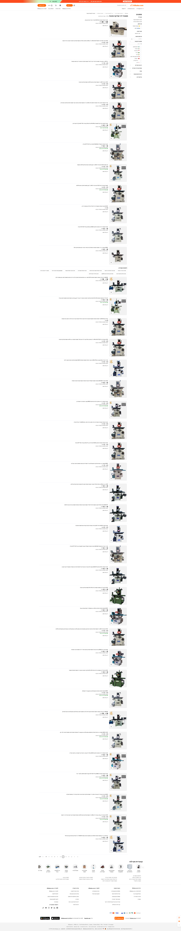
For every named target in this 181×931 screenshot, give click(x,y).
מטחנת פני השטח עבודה (111, 877)
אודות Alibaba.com (136, 888)
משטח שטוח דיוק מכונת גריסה (110, 881)
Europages (111, 924)
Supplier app (87, 918)
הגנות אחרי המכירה (116, 899)
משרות (139, 899)
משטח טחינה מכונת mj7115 (62, 879)
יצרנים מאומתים (95, 891)
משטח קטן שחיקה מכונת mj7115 (107, 273)
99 (46, 856)
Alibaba (126, 13)
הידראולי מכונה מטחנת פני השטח (109, 879)
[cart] (56, 5)
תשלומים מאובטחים (115, 891)
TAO (101, 924)
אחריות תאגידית (137, 896)
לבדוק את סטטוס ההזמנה (53, 896)
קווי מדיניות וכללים (116, 904)
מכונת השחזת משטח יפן (82, 270)
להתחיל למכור (55, 893)
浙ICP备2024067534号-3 (126, 928)
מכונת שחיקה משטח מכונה (121, 273)
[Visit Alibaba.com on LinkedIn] (54, 908)
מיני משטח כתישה (136, 877)
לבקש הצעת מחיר (95, 893)
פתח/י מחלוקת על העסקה (73, 896)
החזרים (77, 899)
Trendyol (105, 924)
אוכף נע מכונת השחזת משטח (86, 879)
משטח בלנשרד (137, 881)
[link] (179, 917)
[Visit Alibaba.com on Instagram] (49, 908)
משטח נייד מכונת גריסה (44, 270)
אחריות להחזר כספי (116, 893)
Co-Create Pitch (137, 893)
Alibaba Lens (133, 918)
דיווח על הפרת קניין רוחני (74, 901)
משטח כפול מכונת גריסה (135, 879)
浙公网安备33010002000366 (113, 928)
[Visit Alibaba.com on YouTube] (46, 908)
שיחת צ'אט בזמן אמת (74, 893)
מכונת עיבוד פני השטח (122, 270)
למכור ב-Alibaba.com (53, 891)
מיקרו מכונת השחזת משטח (70, 270)
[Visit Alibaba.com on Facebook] (57, 908)
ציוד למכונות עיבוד (109, 13)
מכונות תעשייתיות (119, 13)
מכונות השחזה (100, 13)
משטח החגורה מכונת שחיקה (86, 877)
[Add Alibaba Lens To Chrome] (119, 918)
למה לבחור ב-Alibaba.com (135, 891)
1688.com (76, 924)
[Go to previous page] (77, 856)
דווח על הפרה (76, 904)
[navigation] (136, 435)
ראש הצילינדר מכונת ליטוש (94, 273)
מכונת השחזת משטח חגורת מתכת (96, 270)
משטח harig (66, 877)
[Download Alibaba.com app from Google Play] (45, 918)
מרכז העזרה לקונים (75, 891)
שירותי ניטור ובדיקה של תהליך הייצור (112, 901)
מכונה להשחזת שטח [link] (91, 13)
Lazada (90, 924)
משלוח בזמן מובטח (116, 896)
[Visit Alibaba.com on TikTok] (43, 908)
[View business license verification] (103, 929)
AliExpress (70, 924)
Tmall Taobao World (83, 924)
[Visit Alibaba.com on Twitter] (51, 908)
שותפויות (56, 901)
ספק (103, 25)
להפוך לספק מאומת (54, 899)
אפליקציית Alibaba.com (66, 918)
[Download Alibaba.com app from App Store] (55, 918)
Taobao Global (96, 924)
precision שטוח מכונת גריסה (57, 270)
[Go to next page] (43, 856)
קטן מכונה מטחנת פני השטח (110, 270)
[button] (74, 5)
